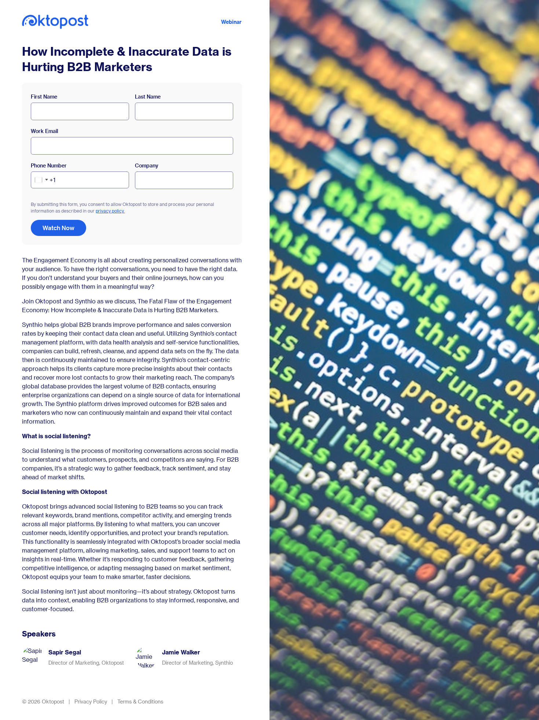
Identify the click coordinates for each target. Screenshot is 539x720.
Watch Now (58, 227)
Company (146, 165)
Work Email (44, 131)
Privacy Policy (90, 701)
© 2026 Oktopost (43, 701)
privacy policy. (110, 210)
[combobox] (43, 180)
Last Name (148, 96)
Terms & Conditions (140, 701)
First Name (44, 96)
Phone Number (49, 165)
